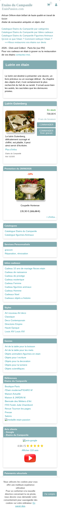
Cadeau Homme (13, 290)
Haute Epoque (12, 327)
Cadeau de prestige (15, 276)
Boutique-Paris (12, 386)
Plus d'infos (11, 149)
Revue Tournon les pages (18, 408)
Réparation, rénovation (16, 253)
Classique (10, 316)
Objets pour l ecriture (15, 357)
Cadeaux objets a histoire (18, 298)
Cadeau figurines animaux (18, 287)
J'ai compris (49, 494)
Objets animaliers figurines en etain (22, 354)
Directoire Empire (13, 324)
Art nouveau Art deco (15, 313)
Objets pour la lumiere (16, 365)
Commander (46, 125)
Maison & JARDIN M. (15, 397)
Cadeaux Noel (12, 294)
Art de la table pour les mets (19, 350)
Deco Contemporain (15, 320)
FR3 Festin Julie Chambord (19, 405)
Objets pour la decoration (17, 361)
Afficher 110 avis (30, 450)
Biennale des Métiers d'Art (18, 401)
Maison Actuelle (13, 394)
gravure (9, 250)
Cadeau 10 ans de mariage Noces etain (25, 268)
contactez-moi (23, 54)
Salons (8, 416)
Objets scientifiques (14, 368)
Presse (8, 412)
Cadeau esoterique (14, 279)
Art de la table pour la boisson (20, 346)
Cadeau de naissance (16, 272)
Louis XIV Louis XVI (15, 331)
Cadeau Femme (13, 283)
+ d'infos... (51, 217)
